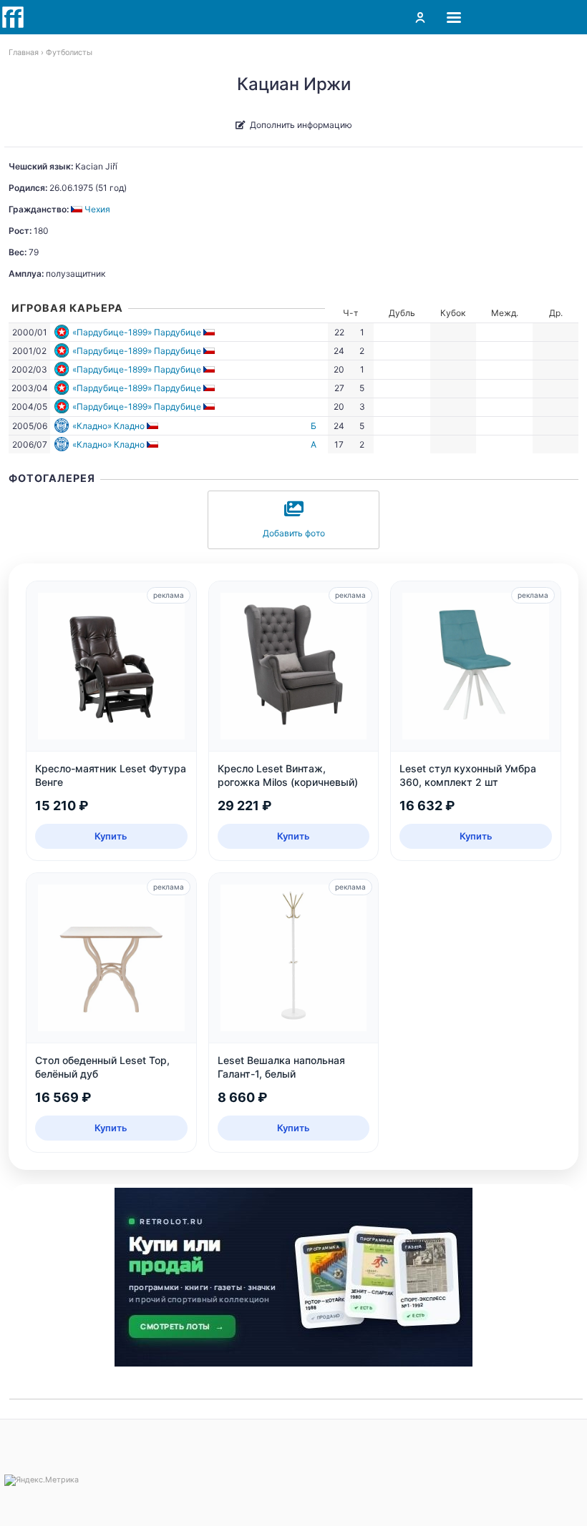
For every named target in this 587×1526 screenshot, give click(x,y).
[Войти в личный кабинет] (420, 17)
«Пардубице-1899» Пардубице (136, 332)
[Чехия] (210, 332)
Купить (110, 836)
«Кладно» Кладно (108, 425)
